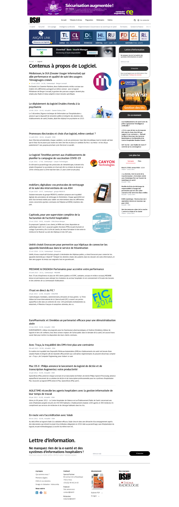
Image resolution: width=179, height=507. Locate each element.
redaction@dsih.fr (69, 499)
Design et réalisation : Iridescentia (47, 484)
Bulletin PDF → (97, 493)
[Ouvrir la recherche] (135, 20)
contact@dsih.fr (68, 492)
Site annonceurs (69, 489)
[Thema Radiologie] (131, 484)
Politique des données (135, 75)
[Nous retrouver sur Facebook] (41, 492)
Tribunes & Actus (76, 20)
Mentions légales (41, 478)
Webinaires (100, 20)
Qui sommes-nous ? (42, 474)
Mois (139, 161)
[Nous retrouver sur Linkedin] (37, 492)
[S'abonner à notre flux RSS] (45, 492)
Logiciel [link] (39, 61)
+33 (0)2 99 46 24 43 (70, 483)
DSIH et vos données (43, 481)
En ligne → (95, 496)
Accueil (63, 20)
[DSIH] (131, 476)
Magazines (89, 20)
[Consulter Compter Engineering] (89, 8)
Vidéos (110, 20)
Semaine (131, 161)
